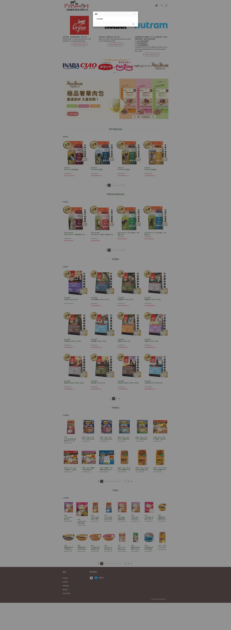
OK (133, 24)
